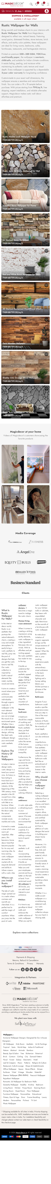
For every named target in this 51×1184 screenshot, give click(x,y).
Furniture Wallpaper (10, 1094)
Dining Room (8, 1091)
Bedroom (39, 1084)
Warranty (40, 963)
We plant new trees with (25, 1018)
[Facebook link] (36, 969)
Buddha (23, 1084)
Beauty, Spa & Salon (11, 1053)
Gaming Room (39, 1088)
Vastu (13, 1047)
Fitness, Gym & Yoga (11, 1097)
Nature (5, 1050)
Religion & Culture (39, 1062)
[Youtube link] (23, 969)
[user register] (47, 11)
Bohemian (29, 1053)
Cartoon (12, 1056)
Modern (6, 1100)
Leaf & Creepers (9, 1062)
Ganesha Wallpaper (10, 1084)
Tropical (6, 1047)
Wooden (29, 1072)
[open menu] (48, 4)
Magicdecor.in (21, 1132)
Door (23, 1097)
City (26, 1056)
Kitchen (17, 1088)
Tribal (14, 1072)
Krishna (31, 1084)
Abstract (13, 1050)
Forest (11, 1059)
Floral (5, 1059)
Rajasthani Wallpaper (11, 1078)
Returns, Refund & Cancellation (26, 960)
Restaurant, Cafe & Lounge (13, 1066)
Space (20, 1069)
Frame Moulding (33, 1097)
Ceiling (20, 1056)
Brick (5, 1056)
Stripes (39, 1069)
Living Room (8, 1088)
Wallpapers (7, 1034)
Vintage (21, 1072)
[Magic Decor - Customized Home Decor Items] (13, 3)
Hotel (35, 1059)
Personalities (25, 1094)
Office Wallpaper (9, 1069)
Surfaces (6, 1072)
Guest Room (20, 1091)
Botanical (38, 1053)
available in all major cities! (25, 17)
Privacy (30, 963)
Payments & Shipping (25, 957)
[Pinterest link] (40, 969)
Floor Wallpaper (33, 1091)
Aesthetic (29, 1044)
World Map (21, 1047)
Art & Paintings (41, 1044)
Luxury (44, 1097)
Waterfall (38, 1072)
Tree (22, 1053)
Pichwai (26, 1100)
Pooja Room (27, 1088)
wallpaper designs (22, 606)
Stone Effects (30, 1069)
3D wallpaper (23, 884)
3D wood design (8, 727)
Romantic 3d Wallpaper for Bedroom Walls (20, 1081)
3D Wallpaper (8, 1044)
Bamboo (30, 1050)
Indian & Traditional (35, 1047)
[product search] (31, 4)
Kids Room (20, 1044)
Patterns (27, 1062)
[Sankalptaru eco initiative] (25, 1023)
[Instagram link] (27, 969)
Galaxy (18, 1059)
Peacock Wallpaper (37, 1075)
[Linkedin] (31, 969)
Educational (36, 1094)
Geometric (27, 1059)
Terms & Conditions (15, 963)
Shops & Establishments (35, 1066)
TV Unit (34, 1100)
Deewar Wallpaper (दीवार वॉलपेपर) (15, 1075)
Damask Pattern (36, 1056)
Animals (22, 1050)
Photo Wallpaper (9, 1103)
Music (20, 1062)
